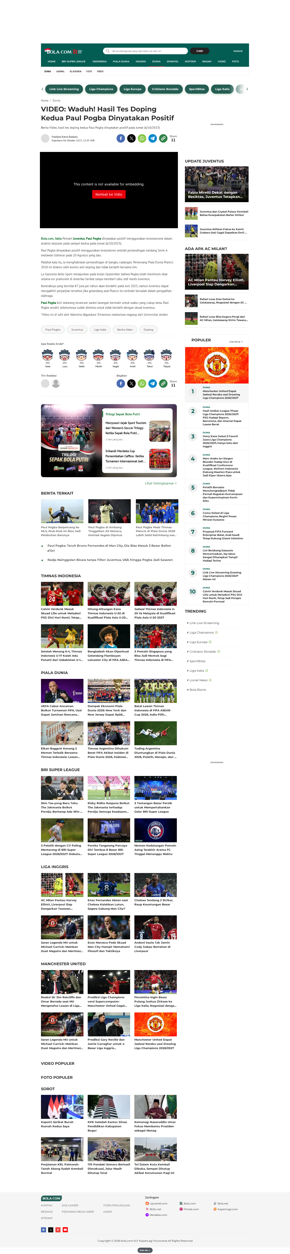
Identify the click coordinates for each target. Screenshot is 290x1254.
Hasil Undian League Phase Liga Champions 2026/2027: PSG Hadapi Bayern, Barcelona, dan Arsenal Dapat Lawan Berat (222, 417)
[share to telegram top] (152, 138)
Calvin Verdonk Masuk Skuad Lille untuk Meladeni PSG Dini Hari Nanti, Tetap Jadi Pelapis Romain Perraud (62, 613)
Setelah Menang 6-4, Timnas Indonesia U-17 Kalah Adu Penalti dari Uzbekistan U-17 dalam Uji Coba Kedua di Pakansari (61, 655)
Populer (201, 340)
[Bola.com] (56, 383)
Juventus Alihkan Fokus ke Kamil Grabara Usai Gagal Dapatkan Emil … (223, 231)
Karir (107, 1211)
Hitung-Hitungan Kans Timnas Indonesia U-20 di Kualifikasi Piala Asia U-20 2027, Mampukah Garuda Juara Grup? (107, 613)
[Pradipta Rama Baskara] (46, 138)
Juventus (79, 238)
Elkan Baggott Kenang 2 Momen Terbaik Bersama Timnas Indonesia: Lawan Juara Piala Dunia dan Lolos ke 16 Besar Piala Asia (61, 752)
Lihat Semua (234, 341)
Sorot (48, 1089)
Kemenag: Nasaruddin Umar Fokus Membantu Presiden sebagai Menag (155, 1126)
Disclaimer (70, 1205)
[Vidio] (58, 1229)
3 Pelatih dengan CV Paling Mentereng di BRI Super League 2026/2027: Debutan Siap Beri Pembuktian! (61, 849)
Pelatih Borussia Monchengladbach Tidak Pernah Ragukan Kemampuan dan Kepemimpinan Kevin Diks (222, 494)
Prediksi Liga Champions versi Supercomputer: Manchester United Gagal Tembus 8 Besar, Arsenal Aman (106, 1001)
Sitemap (47, 1218)
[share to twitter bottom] (131, 383)
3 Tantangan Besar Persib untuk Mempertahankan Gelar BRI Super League (153, 807)
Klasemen (75, 71)
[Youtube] (65, 1229)
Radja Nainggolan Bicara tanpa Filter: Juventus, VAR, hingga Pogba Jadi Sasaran (110, 560)
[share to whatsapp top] (142, 138)
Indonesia (100, 61)
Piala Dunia (121, 61)
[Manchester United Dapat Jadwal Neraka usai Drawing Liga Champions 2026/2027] (217, 365)
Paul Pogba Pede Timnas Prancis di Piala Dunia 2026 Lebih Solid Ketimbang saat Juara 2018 (156, 531)
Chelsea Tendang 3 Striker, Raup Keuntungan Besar (153, 902)
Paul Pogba (93, 238)
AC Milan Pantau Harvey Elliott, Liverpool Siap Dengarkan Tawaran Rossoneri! (59, 904)
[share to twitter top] (131, 138)
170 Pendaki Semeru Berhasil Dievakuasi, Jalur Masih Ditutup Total (109, 1168)
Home (51, 61)
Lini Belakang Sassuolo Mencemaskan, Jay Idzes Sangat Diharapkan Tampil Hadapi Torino (220, 555)
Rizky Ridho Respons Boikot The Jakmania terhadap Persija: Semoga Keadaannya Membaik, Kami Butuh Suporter (109, 807)
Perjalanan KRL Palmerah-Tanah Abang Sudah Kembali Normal (62, 1168)
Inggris (141, 61)
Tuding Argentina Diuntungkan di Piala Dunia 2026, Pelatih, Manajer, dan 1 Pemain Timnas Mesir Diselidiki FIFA (154, 752)
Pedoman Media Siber (78, 1211)
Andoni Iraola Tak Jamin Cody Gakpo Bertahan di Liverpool (152, 946)
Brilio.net (155, 1209)
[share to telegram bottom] (152, 383)
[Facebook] (43, 1229)
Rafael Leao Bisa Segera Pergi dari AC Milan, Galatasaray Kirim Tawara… (224, 318)
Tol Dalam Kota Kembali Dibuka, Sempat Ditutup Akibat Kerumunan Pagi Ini (154, 1168)
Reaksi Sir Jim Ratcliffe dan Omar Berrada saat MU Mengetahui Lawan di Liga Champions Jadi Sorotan (61, 1001)
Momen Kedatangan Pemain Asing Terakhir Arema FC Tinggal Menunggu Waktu (155, 849)
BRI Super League (73, 61)
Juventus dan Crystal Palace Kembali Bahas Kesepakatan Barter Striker (224, 213)
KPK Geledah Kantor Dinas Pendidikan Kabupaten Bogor (107, 1126)
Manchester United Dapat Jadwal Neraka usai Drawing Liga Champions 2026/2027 (155, 1044)
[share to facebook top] (121, 138)
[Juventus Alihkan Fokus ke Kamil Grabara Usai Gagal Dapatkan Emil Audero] (191, 231)
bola (63, 51)
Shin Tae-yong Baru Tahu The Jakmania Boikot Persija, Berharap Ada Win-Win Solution (60, 807)
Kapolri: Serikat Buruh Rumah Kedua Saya (57, 1124)
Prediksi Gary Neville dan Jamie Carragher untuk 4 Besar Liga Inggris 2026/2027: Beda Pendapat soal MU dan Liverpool (107, 1044)
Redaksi (47, 1211)
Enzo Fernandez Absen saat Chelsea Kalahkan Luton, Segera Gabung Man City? (108, 904)
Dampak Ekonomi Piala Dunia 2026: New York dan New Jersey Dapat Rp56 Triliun (107, 710)
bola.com (127, 1240)
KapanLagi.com (228, 1209)
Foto (235, 61)
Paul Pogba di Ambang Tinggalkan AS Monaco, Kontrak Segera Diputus (105, 531)
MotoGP (190, 61)
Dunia (156, 61)
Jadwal (60, 71)
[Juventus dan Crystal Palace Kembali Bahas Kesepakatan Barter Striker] (191, 213)
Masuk (238, 51)
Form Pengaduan (116, 1205)
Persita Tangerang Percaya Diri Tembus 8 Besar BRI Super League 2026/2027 (107, 849)
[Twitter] (50, 1229)
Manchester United (63, 964)
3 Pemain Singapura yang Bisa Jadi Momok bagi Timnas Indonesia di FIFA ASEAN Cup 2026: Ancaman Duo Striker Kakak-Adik (154, 655)
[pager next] (247, 89)
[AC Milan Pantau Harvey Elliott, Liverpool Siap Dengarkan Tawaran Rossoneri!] (217, 272)
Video (222, 61)
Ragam (206, 61)
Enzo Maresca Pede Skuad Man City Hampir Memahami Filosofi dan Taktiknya (109, 946)
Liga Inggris (54, 867)
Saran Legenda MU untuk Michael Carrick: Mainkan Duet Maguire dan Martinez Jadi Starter (61, 946)
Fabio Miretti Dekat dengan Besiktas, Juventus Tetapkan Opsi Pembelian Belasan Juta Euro (214, 194)
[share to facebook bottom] (121, 383)
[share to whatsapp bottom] (142, 383)
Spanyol (173, 61)
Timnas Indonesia (61, 576)
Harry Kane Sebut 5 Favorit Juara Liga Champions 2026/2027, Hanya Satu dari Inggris (220, 441)
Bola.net (223, 1203)
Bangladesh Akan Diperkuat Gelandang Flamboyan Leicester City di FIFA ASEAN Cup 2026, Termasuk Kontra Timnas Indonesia (109, 655)
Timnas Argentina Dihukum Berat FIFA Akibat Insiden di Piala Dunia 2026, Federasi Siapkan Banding (108, 752)
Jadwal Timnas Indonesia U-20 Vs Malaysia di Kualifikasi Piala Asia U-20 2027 (154, 613)
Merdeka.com (158, 1214)
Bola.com (190, 1203)
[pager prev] (42, 89)
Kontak (46, 1205)
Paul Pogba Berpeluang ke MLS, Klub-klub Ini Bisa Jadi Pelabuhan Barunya (61, 531)
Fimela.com (191, 1209)
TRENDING (195, 611)
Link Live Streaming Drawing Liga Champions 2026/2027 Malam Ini (222, 576)
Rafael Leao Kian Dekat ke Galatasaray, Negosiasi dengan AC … (223, 301)
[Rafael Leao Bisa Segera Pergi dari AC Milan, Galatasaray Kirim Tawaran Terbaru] (191, 318)
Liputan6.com (159, 1203)
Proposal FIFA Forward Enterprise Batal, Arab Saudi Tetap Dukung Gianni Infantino (223, 535)
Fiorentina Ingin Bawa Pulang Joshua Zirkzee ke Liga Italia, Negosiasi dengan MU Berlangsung (155, 1001)
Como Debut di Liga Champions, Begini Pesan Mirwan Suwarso (220, 516)
